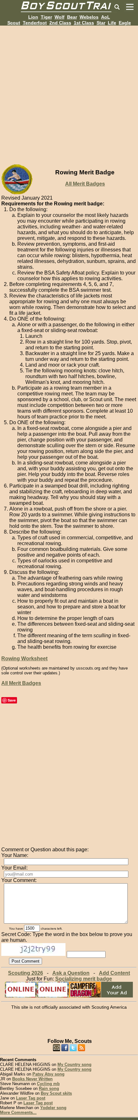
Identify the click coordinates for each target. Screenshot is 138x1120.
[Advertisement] (69, 94)
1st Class (84, 22)
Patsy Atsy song (48, 1074)
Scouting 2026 (25, 973)
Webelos (89, 17)
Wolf (60, 17)
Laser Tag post (30, 1098)
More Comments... (18, 1112)
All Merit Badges (85, 184)
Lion (33, 17)
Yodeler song (53, 1107)
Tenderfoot (35, 22)
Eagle (125, 22)
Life (112, 22)
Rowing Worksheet (24, 658)
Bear (72, 17)
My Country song (74, 1064)
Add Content (114, 973)
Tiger (46, 17)
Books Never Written (32, 1078)
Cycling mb (48, 1083)
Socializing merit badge (83, 978)
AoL (105, 17)
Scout (13, 22)
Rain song (49, 1088)
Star (101, 22)
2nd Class (60, 22)
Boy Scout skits (56, 1093)
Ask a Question (71, 973)
